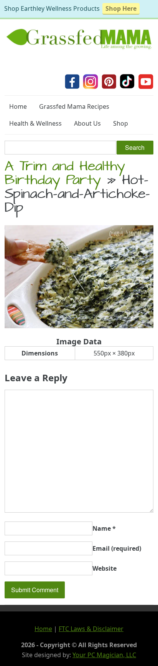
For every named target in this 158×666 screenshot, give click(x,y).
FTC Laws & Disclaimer (91, 628)
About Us (87, 123)
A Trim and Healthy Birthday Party (65, 174)
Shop (120, 123)
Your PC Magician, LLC (104, 655)
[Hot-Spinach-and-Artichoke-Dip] (79, 326)
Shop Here (121, 8)
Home (18, 106)
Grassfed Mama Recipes (74, 106)
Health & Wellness (35, 123)
